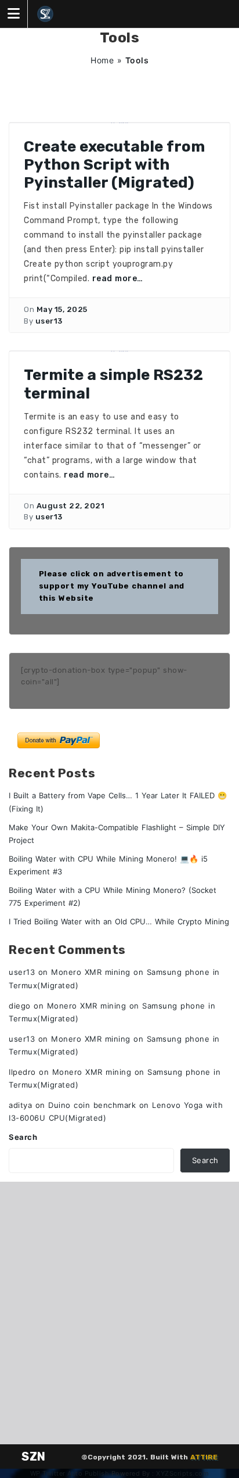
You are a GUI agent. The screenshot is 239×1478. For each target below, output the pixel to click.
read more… (117, 279)
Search (23, 1137)
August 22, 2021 (71, 505)
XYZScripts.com (182, 1473)
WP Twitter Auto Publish (70, 1473)
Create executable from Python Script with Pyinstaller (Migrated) (114, 165)
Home (102, 60)
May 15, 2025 (62, 309)
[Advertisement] (119, 1313)
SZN (33, 1456)
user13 (49, 321)
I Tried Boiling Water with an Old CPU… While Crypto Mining (119, 921)
